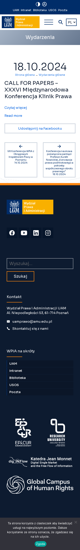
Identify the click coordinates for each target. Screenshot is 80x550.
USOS (52, 10)
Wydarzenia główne (52, 74)
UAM (16, 10)
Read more (13, 115)
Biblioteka (40, 10)
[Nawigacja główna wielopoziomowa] (48, 22)
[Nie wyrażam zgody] (75, 522)
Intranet (26, 10)
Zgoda (40, 544)
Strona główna (25, 74)
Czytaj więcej (15, 107)
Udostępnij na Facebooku (40, 128)
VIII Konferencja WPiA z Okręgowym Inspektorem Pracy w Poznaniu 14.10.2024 (20, 157)
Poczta (62, 10)
